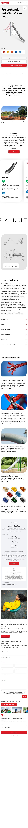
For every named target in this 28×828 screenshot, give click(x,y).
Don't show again (14, 735)
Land (2, 724)
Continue (14, 732)
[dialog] (14, 414)
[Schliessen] (25, 714)
